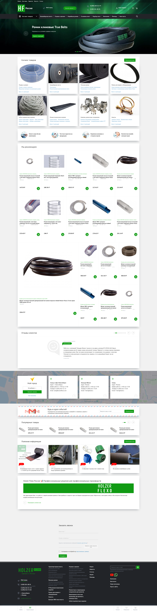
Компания (106, 16)
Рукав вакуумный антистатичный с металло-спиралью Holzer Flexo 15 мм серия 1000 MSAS (30, 177)
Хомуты (114, 117)
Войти (119, 8)
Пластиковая (53, 87)
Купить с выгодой (38, 39)
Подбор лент (97, 16)
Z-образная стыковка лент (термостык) (93, 469)
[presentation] (25, 33)
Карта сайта (114, 586)
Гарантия (30, 1)
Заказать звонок (69, 8)
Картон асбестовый (24, 119)
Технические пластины (63, 119)
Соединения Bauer (85, 121)
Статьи (41, 1)
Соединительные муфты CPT (98, 121)
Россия (28, 8)
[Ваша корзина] (137, 8)
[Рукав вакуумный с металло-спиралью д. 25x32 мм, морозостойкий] (54, 207)
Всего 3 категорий (85, 92)
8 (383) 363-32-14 (26, 588)
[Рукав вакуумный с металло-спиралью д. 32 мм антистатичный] (129, 293)
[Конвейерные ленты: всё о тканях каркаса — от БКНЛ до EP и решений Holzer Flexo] (32, 454)
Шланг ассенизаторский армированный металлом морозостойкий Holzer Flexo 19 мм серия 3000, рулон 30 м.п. (126, 178)
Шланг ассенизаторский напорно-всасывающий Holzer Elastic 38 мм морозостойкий (128, 266)
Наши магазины (115, 584)
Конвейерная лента (46, 16)
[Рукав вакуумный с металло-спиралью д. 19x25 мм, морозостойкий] (54, 161)
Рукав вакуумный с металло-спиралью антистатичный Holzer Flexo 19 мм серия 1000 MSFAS (29, 223)
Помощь (114, 16)
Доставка (24, 1)
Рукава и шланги (60, 16)
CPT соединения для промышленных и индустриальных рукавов (62, 469)
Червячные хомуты (116, 121)
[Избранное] (133, 8)
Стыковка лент (85, 16)
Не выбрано (49, 8)
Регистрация (125, 8)
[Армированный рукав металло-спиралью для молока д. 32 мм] (53, 430)
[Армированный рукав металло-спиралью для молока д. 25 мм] (23, 430)
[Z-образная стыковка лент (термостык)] (94, 454)
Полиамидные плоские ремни (88, 89)
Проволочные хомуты (126, 119)
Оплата (19, 1)
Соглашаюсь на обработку (75, 551)
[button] (96, 5)
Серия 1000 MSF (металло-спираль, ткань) (102, 173)
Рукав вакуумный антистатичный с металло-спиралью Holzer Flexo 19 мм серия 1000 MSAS (78, 223)
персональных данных (82, 551)
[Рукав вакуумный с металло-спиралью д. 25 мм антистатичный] (109, 251)
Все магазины (32, 395)
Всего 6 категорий (54, 92)
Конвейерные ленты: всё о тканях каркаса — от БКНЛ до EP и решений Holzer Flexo (32, 469)
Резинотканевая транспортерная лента (59, 89)
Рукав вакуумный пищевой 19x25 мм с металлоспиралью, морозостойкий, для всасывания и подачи (54, 178)
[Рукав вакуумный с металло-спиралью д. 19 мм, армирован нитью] (103, 161)
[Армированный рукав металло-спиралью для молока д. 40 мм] (114, 430)
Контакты (123, 16)
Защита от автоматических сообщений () (73, 543)
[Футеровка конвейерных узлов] (125, 454)
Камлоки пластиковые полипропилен (90, 119)
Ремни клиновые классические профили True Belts (124, 87)
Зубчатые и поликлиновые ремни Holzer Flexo (123, 89)
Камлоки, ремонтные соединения (90, 117)
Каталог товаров (27, 16)
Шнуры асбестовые (24, 121)
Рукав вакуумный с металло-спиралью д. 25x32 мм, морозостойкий (52, 223)
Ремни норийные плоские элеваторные (90, 87)
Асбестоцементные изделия (27, 117)
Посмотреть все (129, 60)
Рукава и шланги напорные (25, 87)
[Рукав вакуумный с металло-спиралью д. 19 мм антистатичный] (78, 207)
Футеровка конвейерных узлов (121, 469)
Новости (36, 1)
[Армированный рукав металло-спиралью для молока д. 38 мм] (84, 430)
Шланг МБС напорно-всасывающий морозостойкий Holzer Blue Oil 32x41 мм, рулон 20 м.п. (102, 224)
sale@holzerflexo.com (26, 598)
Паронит (32, 119)
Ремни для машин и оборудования (121, 85)
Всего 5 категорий (23, 124)
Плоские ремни (85, 85)
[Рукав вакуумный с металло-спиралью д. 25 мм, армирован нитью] (127, 207)
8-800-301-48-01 (95, 9)
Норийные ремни (73, 16)
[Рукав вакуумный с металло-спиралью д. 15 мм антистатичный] (30, 161)
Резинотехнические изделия (58, 117)
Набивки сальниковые (35, 121)
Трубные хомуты (116, 119)
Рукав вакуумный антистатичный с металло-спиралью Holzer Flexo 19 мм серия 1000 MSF (103, 177)
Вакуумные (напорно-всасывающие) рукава (30, 89)
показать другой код (82, 543)
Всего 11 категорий (24, 92)
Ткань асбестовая (39, 119)
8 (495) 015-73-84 (26, 590)
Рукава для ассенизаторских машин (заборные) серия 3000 (33, 298)
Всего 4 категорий (116, 124)
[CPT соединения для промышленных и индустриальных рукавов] (63, 454)
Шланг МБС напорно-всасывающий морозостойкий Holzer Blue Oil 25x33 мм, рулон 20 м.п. (77, 178)
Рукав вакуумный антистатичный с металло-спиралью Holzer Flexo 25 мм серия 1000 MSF (127, 223)
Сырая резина (53, 119)
